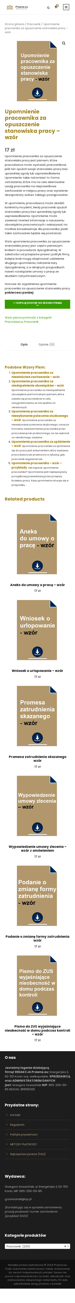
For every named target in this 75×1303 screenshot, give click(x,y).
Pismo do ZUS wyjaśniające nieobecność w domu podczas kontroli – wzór (37, 1030)
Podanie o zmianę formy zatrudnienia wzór (37, 938)
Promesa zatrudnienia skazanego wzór (37, 759)
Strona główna (14, 24)
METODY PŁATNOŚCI (23, 1144)
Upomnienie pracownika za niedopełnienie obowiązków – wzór (38, 383)
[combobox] (37, 1246)
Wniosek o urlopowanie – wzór (37, 670)
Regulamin (17, 1125)
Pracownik (34, 24)
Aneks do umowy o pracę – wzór (37, 585)
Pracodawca (14, 322)
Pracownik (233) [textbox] (36, 1246)
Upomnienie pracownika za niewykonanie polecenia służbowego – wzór (40, 415)
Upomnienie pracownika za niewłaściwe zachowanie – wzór (36, 375)
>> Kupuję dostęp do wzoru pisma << (37, 304)
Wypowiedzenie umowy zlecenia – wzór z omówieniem (38, 848)
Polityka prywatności (24, 1134)
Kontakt (15, 1115)
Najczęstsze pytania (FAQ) (28, 1154)
